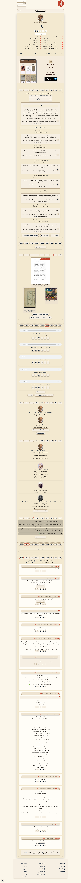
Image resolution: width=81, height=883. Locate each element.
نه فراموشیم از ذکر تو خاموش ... (49, 697)
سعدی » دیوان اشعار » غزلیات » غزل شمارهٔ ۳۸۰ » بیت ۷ (40, 412)
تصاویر (52, 90)
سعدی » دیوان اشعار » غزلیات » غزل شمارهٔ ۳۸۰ (40, 450)
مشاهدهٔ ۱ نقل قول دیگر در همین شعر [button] (41, 429)
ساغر (43, 865)
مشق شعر (42, 90)
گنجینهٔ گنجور (41, 868)
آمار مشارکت (25, 869)
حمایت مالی (25, 866)
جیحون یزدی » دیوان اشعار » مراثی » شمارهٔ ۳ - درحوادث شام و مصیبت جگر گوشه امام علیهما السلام (40, 501)
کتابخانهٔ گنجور (41, 866)
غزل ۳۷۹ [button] (46, 333)
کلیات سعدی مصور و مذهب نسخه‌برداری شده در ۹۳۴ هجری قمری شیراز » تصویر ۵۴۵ (29, 310)
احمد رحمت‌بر (57, 838)
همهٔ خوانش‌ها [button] (40, 392)
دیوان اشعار (41, 22)
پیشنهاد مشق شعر (40, 433)
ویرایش (37, 123)
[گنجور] (60, 3)
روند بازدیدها (27, 90)
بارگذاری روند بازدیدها (40, 549)
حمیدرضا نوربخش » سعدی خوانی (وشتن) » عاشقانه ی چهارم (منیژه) (47, 521)
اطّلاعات (60, 90)
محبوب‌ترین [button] (41, 560)
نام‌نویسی (44, 852)
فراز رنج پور (55, 657)
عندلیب (35, 372)
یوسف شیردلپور (57, 673)
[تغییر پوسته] (2, 880)
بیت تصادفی (62, 863)
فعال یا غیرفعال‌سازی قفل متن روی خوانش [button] (44, 395)
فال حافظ (62, 866)
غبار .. (59, 693)
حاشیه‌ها (21, 90)
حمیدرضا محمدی (36, 333)
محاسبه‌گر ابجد (41, 869)
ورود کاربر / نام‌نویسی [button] (41, 10)
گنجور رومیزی (41, 863)
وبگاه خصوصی (42, 843)
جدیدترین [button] (36, 560)
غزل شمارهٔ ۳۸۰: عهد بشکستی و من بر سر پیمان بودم (53, 53)
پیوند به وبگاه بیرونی (40, 587)
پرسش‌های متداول (24, 863)
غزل (38, 97)
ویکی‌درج (38, 99)
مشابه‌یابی (62, 871)
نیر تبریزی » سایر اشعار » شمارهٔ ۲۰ (40, 489)
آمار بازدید (25, 871)
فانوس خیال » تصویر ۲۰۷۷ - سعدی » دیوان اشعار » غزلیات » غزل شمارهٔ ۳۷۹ (51, 302)
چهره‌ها (26, 865)
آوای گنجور (42, 871)
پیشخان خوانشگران (40, 873)
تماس (26, 874)
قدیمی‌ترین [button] (31, 560)
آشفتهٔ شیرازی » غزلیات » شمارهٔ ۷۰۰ (40, 470)
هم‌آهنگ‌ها (36, 90)
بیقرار (59, 714)
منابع (26, 873)
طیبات (38, 98)
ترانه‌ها (32, 90)
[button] (63, 10)
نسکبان (42, 876)
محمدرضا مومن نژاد (35, 347)
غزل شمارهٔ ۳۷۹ (40, 26)
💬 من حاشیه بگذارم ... (30, 562)
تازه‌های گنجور (61, 873)
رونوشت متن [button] (55, 235)
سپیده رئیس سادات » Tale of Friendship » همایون (50, 533)
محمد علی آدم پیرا (56, 624)
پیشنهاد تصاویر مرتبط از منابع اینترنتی (41, 314)
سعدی (45, 22)
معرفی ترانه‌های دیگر (41, 537)
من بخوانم (30, 395)
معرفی (26, 861)
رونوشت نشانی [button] (45, 235)
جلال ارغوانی (57, 824)
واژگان (56, 90)
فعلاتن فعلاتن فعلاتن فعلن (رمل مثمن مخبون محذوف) (39, 95)
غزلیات (36, 22)
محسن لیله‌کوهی (35, 360)
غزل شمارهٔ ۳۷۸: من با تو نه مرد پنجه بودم (28, 53)
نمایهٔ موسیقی (61, 868)
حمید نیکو (58, 776)
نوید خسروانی (57, 638)
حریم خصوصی (24, 876)
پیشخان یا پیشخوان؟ (40, 874)
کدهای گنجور (41, 861)
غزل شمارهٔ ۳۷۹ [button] (47, 347)
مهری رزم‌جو (57, 788)
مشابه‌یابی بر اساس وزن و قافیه (41, 510)
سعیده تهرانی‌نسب (35, 385)
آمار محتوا (25, 868)
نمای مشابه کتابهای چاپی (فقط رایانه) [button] (31, 235)
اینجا (38, 335)
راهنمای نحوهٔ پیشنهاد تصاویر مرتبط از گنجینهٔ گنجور (41, 317)
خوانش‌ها (47, 90)
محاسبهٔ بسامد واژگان (41, 247)
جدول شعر (62, 865)
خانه (63, 861)
